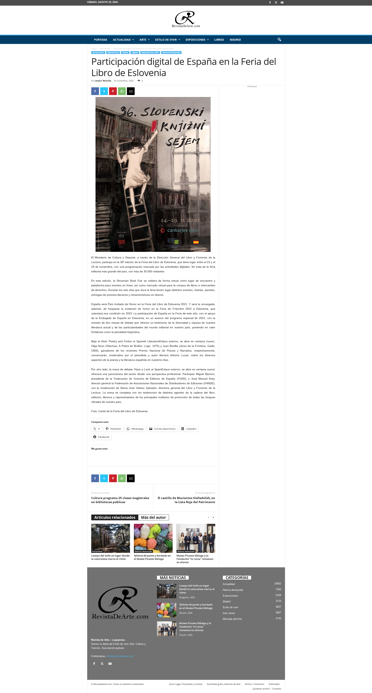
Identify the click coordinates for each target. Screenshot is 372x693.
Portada (100, 39)
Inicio (93, 48)
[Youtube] (282, 3)
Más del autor (153, 517)
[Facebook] (270, 3)
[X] (276, 3)
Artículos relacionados (114, 517)
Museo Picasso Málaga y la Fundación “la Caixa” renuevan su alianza (195, 559)
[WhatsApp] (122, 91)
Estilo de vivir (166, 39)
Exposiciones (195, 39)
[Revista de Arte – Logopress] (186, 20)
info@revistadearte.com (120, 656)
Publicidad (274, 684)
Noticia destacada (171, 52)
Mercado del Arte (150, 52)
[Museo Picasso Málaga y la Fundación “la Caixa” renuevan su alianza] (196, 538)
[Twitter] (104, 91)
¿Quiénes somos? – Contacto (266, 688)
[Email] (131, 91)
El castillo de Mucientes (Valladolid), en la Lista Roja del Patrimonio (186, 500)
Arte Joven (229, 613)
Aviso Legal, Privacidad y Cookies (185, 684)
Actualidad (122, 39)
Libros (219, 39)
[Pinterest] (113, 91)
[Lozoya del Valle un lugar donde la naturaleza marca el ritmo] (110, 538)
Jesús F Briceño (103, 80)
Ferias (125, 52)
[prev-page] (209, 517)
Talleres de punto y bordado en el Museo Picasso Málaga (152, 557)
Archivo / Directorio (254, 684)
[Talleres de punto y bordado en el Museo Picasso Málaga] (153, 538)
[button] (279, 39)
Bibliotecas (113, 52)
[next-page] (213, 517)
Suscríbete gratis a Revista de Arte (223, 684)
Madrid (235, 39)
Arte (143, 39)
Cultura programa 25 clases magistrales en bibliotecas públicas (120, 500)
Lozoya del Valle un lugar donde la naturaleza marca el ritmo (110, 557)
